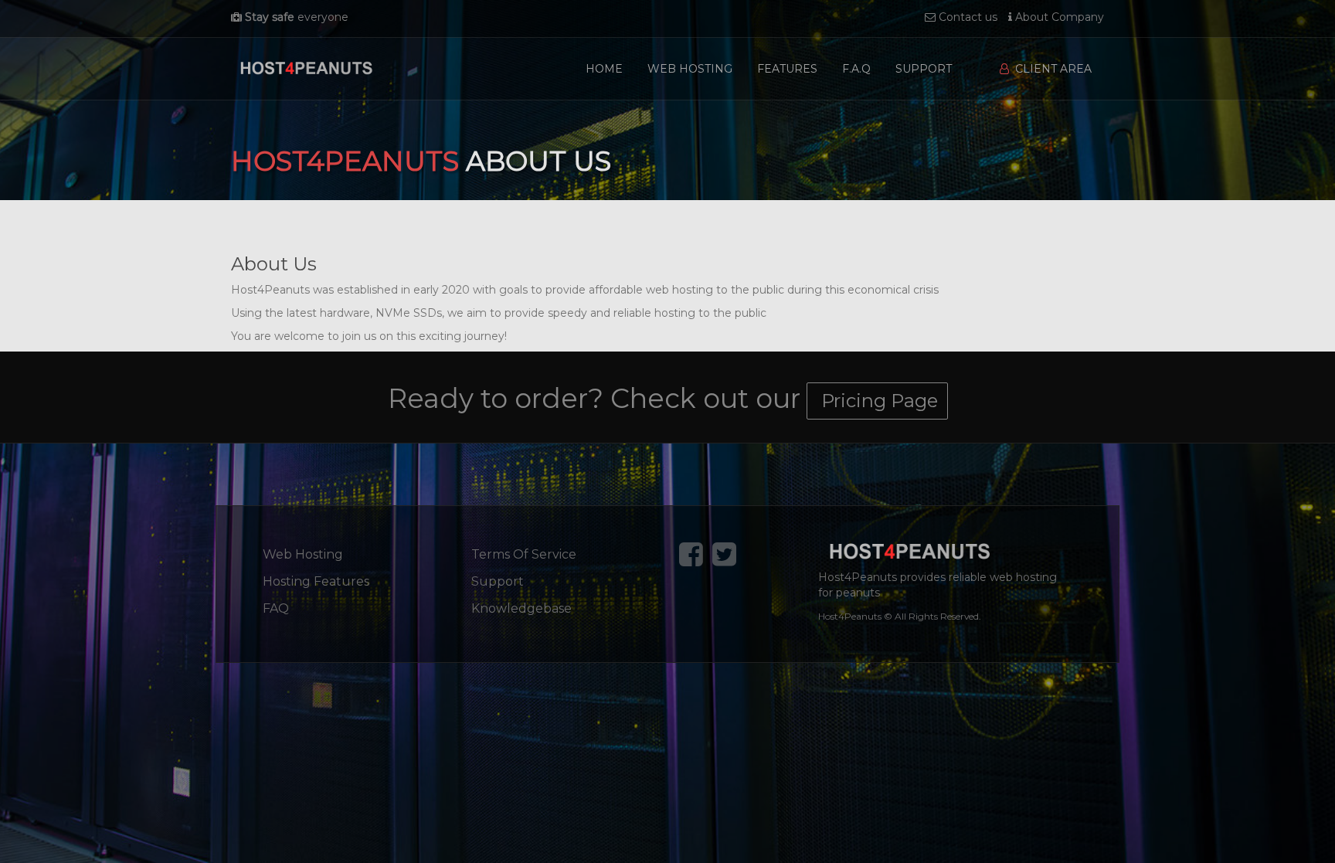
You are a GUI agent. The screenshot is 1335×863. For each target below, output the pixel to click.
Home (604, 69)
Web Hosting (689, 69)
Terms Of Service (523, 554)
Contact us (966, 17)
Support (923, 69)
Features (787, 69)
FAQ (276, 608)
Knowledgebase (521, 608)
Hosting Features (316, 581)
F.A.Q (856, 69)
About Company (1058, 17)
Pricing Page (877, 400)
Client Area (1050, 69)
